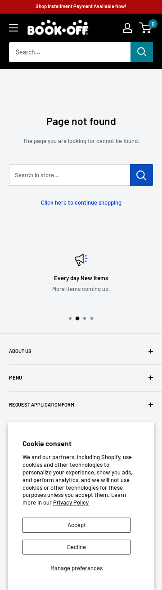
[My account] (127, 28)
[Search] (141, 52)
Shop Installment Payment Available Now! (81, 6)
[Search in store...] (141, 175)
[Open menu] (13, 27)
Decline (76, 546)
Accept (77, 524)
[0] (145, 27)
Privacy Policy (71, 502)
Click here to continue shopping (81, 202)
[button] (145, 27)
